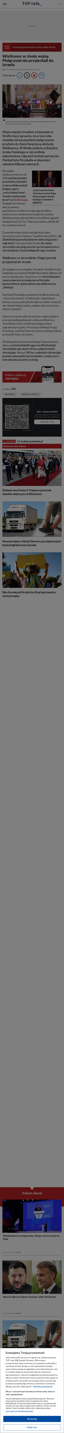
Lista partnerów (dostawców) (19, 1411)
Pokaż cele (32, 1427)
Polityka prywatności (43, 1386)
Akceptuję (32, 1419)
